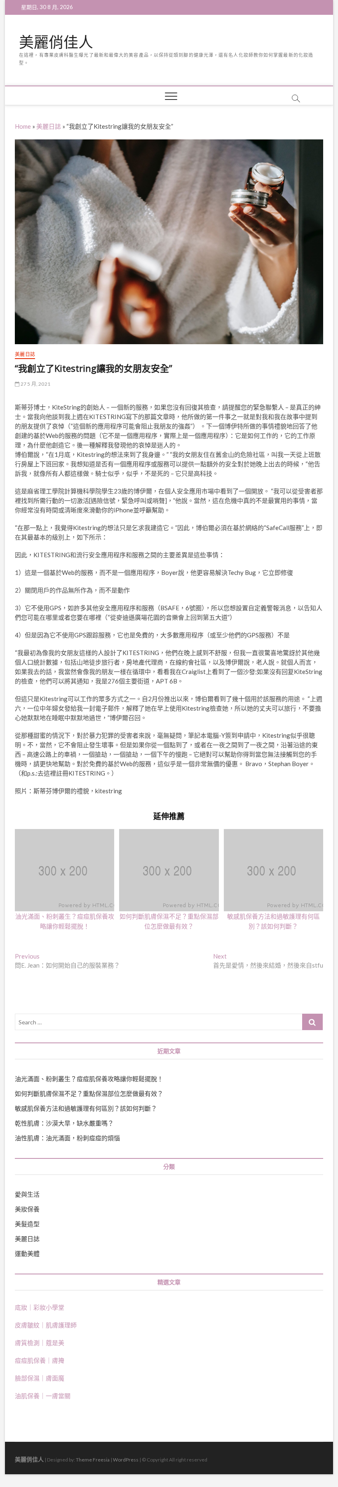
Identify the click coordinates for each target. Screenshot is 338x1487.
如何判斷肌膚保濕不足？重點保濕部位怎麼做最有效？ (89, 1093)
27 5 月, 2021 (34, 384)
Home (23, 126)
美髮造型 (27, 1224)
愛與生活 (27, 1194)
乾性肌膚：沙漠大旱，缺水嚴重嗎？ (64, 1123)
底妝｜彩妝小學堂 (39, 1307)
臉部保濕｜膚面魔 (39, 1378)
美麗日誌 (48, 126)
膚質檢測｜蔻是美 (39, 1342)
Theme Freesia (93, 1460)
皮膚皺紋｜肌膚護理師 (46, 1325)
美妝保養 (27, 1209)
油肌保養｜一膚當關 (42, 1395)
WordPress (125, 1460)
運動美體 (27, 1253)
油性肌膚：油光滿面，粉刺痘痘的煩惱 (67, 1138)
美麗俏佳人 (56, 42)
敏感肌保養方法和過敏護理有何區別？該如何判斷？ (86, 1108)
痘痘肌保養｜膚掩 (39, 1360)
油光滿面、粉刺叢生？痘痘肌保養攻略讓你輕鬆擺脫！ (89, 1078)
